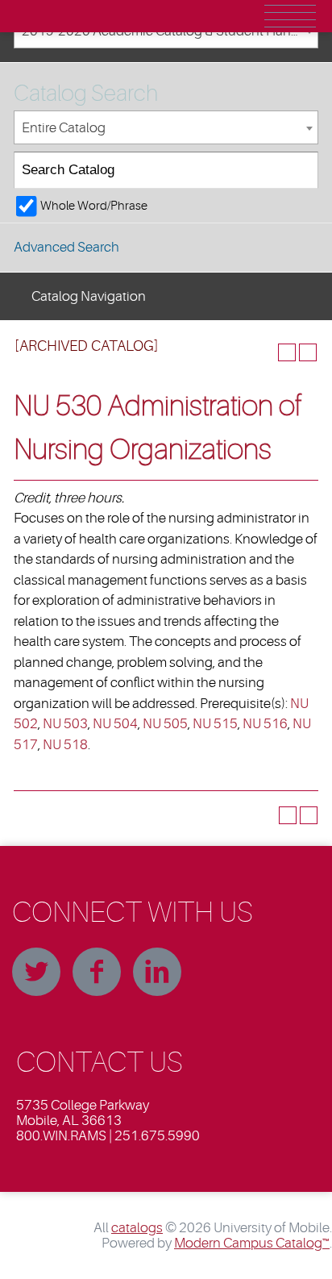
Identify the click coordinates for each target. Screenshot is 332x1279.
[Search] (300, 171)
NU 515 (215, 723)
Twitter (36, 972)
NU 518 (65, 744)
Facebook (97, 972)
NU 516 (265, 723)
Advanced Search (66, 247)
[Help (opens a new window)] (308, 352)
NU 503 (65, 723)
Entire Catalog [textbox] (64, 127)
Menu (290, 16)
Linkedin (157, 972)
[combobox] (166, 127)
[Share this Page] (266, 352)
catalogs (137, 1227)
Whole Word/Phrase (93, 205)
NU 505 (165, 723)
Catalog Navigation (88, 296)
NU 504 (115, 723)
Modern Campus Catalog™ (252, 1243)
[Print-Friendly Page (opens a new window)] (287, 352)
